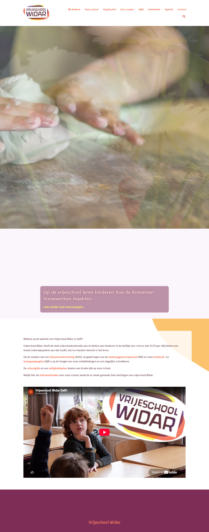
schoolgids (33, 368)
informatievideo (49, 375)
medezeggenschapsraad (123, 357)
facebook (158, 357)
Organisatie (109, 9)
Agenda (169, 9)
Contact (182, 9)
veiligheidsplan (58, 368)
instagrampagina (33, 361)
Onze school (92, 9)
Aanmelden (154, 9)
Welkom (75, 9)
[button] (184, 16)
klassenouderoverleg (62, 357)
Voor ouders (127, 9)
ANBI (141, 9)
